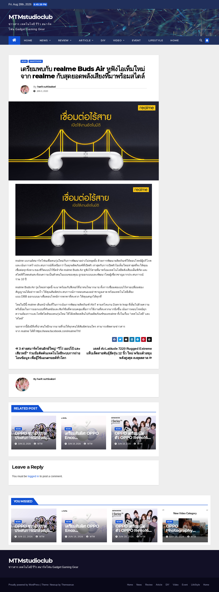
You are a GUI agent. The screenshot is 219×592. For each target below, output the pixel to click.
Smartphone (36, 61)
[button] (200, 40)
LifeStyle (156, 40)
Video (118, 40)
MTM (40, 444)
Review (63, 40)
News (44, 40)
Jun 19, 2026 (75, 536)
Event (136, 40)
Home (28, 40)
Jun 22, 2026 (25, 536)
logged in (33, 476)
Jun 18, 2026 (126, 536)
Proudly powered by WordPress (24, 584)
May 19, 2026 (176, 536)
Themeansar (67, 584)
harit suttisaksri (46, 86)
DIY (103, 40)
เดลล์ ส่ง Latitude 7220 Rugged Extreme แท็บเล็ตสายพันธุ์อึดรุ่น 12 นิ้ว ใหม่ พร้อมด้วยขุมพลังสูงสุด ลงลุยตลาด (119, 353)
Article (85, 40)
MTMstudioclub (30, 17)
